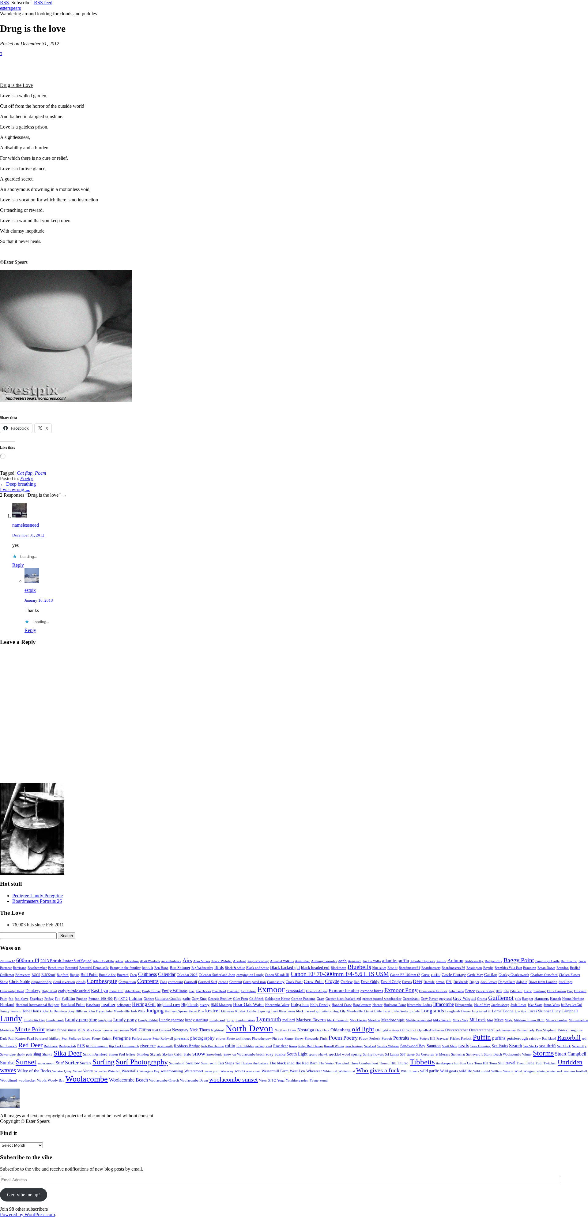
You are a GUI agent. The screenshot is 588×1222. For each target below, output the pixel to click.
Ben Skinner (180, 968)
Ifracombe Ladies (419, 1005)
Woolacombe (87, 1078)
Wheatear (314, 1071)
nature (124, 1030)
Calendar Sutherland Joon (217, 975)
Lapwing (264, 1011)
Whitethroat (346, 1071)
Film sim (516, 991)
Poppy (363, 1038)
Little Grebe (399, 1011)
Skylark (155, 1054)
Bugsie (74, 975)
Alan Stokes (201, 961)
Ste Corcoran (425, 1054)
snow (198, 1053)
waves (240, 1071)
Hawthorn (93, 1005)
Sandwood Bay (412, 1046)
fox (11, 998)
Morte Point (30, 1029)
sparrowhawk (318, 1054)
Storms (543, 1053)
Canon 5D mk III (277, 975)
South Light (297, 1054)
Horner (377, 1005)
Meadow (374, 1020)
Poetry (26, 478)
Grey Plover (429, 998)
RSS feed (43, 2)
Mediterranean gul (419, 1020)
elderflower (133, 991)
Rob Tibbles (245, 1046)
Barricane (19, 968)
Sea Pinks (500, 1046)
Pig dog (277, 1038)
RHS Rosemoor (97, 1046)
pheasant (181, 1038)
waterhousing (172, 1071)
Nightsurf (217, 1030)
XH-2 (272, 1080)
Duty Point (49, 991)
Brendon (562, 968)
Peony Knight (101, 1038)
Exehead (233, 991)
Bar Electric (569, 961)
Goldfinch (256, 998)
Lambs (251, 1011)
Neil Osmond (161, 1030)
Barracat (6, 968)
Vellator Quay (62, 1071)
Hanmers (541, 998)
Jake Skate (535, 1005)
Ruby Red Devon (310, 1046)
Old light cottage (387, 1030)
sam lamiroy (354, 1046)
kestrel (212, 1011)
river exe (148, 1046)
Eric (191, 991)
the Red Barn (307, 1063)
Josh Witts (138, 1011)
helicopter (124, 1005)
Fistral (528, 991)
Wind (518, 1071)
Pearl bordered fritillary (43, 1038)
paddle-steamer (505, 1030)
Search (515, 1045)
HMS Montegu (221, 1005)
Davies (407, 982)
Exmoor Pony (401, 990)
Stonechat (458, 1054)
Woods (42, 1080)
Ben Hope (161, 968)
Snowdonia (214, 1054)
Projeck (466, 1038)
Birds (219, 967)
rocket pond (263, 1046)
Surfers (85, 1063)
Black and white (257, 968)
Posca (414, 1038)
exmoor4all (295, 991)
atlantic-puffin (395, 960)
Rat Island (549, 1038)
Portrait (387, 1038)
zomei (324, 1080)
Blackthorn (338, 968)
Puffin (482, 1037)
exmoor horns (371, 991)
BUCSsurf (48, 975)
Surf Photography (142, 1062)
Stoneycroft (474, 1054)
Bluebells (359, 967)
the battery (260, 1063)
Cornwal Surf (207, 982)
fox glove (21, 998)
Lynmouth (268, 1019)
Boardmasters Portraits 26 (37, 901)
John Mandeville (118, 1011)
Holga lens (300, 1004)
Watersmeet (193, 1071)
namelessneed (25, 525)
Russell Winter (334, 1046)
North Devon (249, 1028)
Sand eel (370, 1046)
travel (510, 1063)
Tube (530, 1063)
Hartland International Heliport (37, 1005)
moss (72, 1030)
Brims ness (22, 975)
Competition (127, 982)
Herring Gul (144, 1004)
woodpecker (27, 1080)
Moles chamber (556, 1020)
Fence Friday (485, 991)
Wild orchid (481, 1071)
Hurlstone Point (395, 1005)
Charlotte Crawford (544, 975)
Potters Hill (427, 1038)
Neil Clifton (140, 1030)
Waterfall (114, 1071)
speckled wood (339, 1054)
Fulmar (135, 998)
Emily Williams (174, 991)
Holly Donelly (320, 1005)
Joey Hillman (77, 1011)
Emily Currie (151, 991)
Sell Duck (564, 1046)
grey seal (445, 998)
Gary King (199, 998)
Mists (498, 1020)
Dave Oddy (370, 982)
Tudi (539, 1063)
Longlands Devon (458, 1011)
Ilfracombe (443, 1004)
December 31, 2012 (28, 535)
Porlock (374, 1038)
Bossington (474, 968)
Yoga (281, 1080)
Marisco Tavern (311, 1019)
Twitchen (550, 1063)
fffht (499, 991)
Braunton (529, 968)
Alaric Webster (221, 961)
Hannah (555, 998)
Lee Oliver (278, 1011)
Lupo (230, 1020)
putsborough (517, 1038)
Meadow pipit (393, 1020)
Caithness (147, 974)
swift (213, 1063)
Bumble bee (107, 975)
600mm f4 (27, 960)
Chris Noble (19, 981)
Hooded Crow (342, 1005)
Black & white (235, 968)
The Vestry (326, 1063)
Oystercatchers (481, 1030)
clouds (80, 982)
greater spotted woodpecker (381, 998)
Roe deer (280, 1046)
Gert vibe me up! (23, 1194)
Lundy (11, 1018)
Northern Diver (285, 1030)
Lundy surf (217, 1020)
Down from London (543, 982)
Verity (88, 1071)
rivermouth (165, 1046)
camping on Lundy (250, 975)
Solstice (280, 1054)
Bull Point (89, 975)
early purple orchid (74, 991)
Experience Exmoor (433, 991)
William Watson (502, 1071)
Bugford (63, 975)
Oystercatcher (456, 1030)
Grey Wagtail (464, 998)
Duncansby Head (12, 991)
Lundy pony (125, 1019)
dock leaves (489, 982)
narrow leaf (111, 1030)
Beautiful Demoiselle (94, 968)
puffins (499, 1038)
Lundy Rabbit (148, 1020)
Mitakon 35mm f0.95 (529, 1020)
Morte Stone (56, 1030)
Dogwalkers (506, 982)
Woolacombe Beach (128, 1080)
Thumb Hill (387, 1063)
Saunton (434, 1046)
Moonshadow (578, 1020)
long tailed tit (481, 1011)
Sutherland (176, 1063)
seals (463, 1045)
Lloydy (414, 1011)
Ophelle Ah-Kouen (430, 1030)
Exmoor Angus (316, 991)
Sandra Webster (388, 1046)
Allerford (239, 961)
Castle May (475, 975)
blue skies (379, 968)
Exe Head (219, 991)
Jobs (45, 1011)
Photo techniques (239, 1038)
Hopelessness (362, 1005)
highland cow (168, 1004)
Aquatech (354, 961)
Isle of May (482, 1005)
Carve (425, 975)
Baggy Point (518, 960)
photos (220, 1038)
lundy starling (196, 1020)
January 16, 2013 (38, 600)
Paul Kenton (17, 1038)
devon (440, 982)
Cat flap (24, 473)
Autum (441, 961)
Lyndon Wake (245, 1020)
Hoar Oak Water (248, 1004)
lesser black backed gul (304, 1011)
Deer (417, 981)
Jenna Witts (552, 1005)
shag (37, 1054)
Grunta (482, 998)
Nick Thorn (200, 1030)
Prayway (442, 1038)
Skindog (143, 1054)
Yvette (314, 1080)
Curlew (346, 982)
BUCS (36, 975)
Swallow (193, 1063)
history (204, 1005)
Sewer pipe (8, 1054)
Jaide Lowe (518, 1005)
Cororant (235, 982)
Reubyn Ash (67, 1046)
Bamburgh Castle (547, 961)
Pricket (455, 1038)
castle (435, 974)
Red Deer (30, 1045)
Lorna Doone (503, 1011)
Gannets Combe (168, 998)
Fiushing (539, 991)
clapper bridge (41, 982)
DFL (449, 982)
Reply (18, 565)
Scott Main (449, 1046)
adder (119, 961)
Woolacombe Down (194, 1080)
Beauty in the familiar (125, 968)
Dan (357, 982)
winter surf (554, 1071)
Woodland (8, 1080)
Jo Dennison (58, 1011)
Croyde (332, 981)
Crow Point (314, 981)
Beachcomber (37, 968)
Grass (320, 998)
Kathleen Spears (176, 1011)
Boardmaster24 (409, 968)
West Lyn (297, 1071)
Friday (49, 998)
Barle (582, 961)
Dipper (474, 982)
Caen (133, 975)
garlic (186, 998)
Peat (64, 1038)
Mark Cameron (338, 1020)
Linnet (368, 1011)
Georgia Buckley (220, 998)
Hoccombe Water (277, 1005)
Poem (40, 473)
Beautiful (71, 968)
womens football (575, 1071)
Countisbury (276, 982)
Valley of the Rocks (34, 1071)
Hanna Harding (573, 998)
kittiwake (227, 1011)
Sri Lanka (392, 1054)
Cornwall (190, 982)
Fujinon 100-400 (101, 998)
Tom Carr (466, 1063)
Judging (155, 1010)
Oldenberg (340, 1029)
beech (147, 967)
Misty (509, 1020)
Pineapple (311, 1038)
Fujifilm (68, 998)
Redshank (51, 1046)
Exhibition (248, 991)
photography (202, 1038)
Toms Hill (481, 1063)
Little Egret (382, 1011)
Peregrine (122, 1038)
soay (269, 1054)
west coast (253, 1071)
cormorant (175, 982)
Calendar (166, 974)
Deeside (429, 982)
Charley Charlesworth (514, 975)
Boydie (488, 968)
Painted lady (526, 1030)
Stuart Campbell (570, 1054)
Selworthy (579, 1046)
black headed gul (315, 968)
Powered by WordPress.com (27, 1214)
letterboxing (330, 1011)
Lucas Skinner (539, 1011)
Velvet (77, 1071)
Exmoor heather (344, 990)
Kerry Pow (196, 1011)
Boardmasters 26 (453, 968)
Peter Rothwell (163, 1038)
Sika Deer (68, 1053)
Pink (323, 1038)
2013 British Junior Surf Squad (66, 961)
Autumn (455, 960)
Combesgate (102, 980)
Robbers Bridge (187, 1046)
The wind (342, 1063)
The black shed (282, 1063)
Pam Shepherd (546, 1030)
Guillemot (501, 997)
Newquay (180, 1030)
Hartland (7, 1005)
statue (411, 1054)
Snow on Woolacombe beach (244, 1054)
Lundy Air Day (34, 1020)
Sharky (47, 1054)
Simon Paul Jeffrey (122, 1054)
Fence (470, 991)
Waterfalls (130, 1071)
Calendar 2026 (187, 975)
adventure (132, 961)
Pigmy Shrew (294, 1038)
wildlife (465, 1071)
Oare (325, 1030)
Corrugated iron (254, 982)
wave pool (212, 1071)
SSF (402, 1054)
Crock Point (294, 982)
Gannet (149, 998)
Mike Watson (442, 1020)
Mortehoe (7, 1030)
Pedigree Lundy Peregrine (37, 895)
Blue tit (392, 968)
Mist (490, 1020)
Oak (318, 1030)
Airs (187, 960)
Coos (163, 982)
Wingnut (529, 1071)
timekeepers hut (447, 1063)
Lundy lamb (55, 1020)
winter (541, 1071)
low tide (520, 1011)
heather (108, 1004)
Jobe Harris (32, 1011)
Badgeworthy (474, 961)
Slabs (187, 1054)
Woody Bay (56, 1080)
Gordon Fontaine (303, 998)
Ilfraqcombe (464, 1005)
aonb (342, 961)
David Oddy (391, 982)
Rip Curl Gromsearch (124, 1046)
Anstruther (302, 961)
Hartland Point (73, 1005)
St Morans (442, 1054)
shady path (24, 1054)
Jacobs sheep (500, 1005)
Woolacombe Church (164, 1080)
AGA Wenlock (150, 961)
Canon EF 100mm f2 (405, 975)
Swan (205, 1063)
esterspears (10, 8)
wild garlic (429, 1071)
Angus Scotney (258, 961)
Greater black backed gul (343, 998)
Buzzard (123, 975)
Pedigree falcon (80, 1038)
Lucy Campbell (565, 1011)
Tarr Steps (226, 1063)
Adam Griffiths (103, 961)
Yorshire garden (297, 1080)
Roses (293, 1046)
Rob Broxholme (212, 1046)
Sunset (26, 1061)
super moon (46, 1063)
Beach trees (56, 968)
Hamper (527, 998)
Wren (263, 1080)
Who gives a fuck (378, 1070)
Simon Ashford (95, 1054)
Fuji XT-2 (121, 998)
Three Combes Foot (364, 1063)
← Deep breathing (18, 484)
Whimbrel (330, 1071)
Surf (60, 1062)
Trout (521, 1063)
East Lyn (99, 990)
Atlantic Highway (422, 961)
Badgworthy (493, 961)
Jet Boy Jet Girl (571, 1005)
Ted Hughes (243, 1063)
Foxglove (36, 998)
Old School (408, 1030)
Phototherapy (261, 1038)
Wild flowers (410, 1071)
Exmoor (271, 989)
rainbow (535, 1038)
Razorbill (569, 1037)
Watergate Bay (149, 1071)
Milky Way (460, 1020)
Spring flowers (373, 1054)
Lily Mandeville (351, 1011)
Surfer (72, 1062)
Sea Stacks (530, 1046)
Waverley (227, 1071)
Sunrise (7, 1062)
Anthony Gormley (324, 961)
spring (356, 1054)
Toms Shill (496, 1063)
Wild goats (449, 1071)
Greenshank (411, 998)
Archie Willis (372, 961)
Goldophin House (277, 998)
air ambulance (171, 961)
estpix (30, 590)
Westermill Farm (275, 1071)
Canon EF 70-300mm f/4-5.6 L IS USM (340, 973)
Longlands (432, 1011)
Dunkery (32, 990)
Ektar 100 (116, 991)
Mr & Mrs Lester (89, 1030)
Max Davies (358, 1020)
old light (363, 1029)
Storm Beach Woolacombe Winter (508, 1054)
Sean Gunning (480, 1046)
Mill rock (477, 1020)
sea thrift (547, 1045)
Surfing (103, 1062)
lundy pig (105, 1020)
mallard (288, 1020)
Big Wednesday (202, 968)
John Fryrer (96, 1011)
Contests (148, 981)
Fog (570, 991)
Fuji (57, 998)
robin (230, 1045)
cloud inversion (64, 982)
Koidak (240, 1011)
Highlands (189, 1005)
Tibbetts (422, 1061)
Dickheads (461, 982)
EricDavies (203, 991)
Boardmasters (430, 968)
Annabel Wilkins (282, 961)
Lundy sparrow (171, 1020)
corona (223, 982)
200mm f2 (7, 961)
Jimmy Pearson (10, 1011)
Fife (506, 991)
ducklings (565, 982)
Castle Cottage (454, 975)
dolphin (521, 982)
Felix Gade (456, 991)
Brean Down (546, 968)
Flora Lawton (556, 991)
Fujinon (81, 998)
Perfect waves (141, 1038)
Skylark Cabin (172, 1054)
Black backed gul (285, 967)
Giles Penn (240, 998)
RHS (81, 1046)
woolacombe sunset (233, 1079)
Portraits (401, 1038)
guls (518, 998)
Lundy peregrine (81, 1019)
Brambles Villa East (508, 968)
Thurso (403, 1063)
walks (103, 1071)
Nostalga (305, 1029)
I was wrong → (15, 489)
